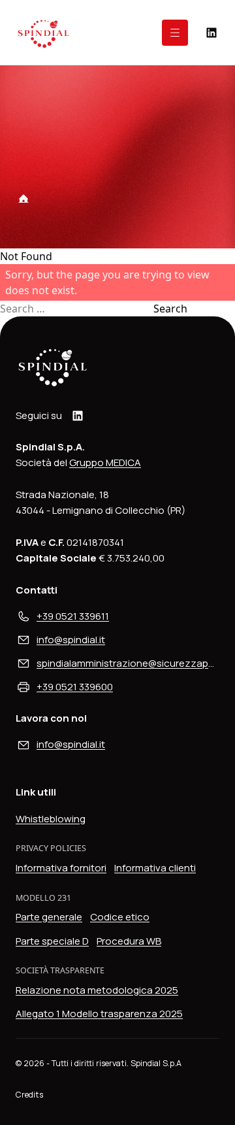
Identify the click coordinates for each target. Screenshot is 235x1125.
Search (170, 308)
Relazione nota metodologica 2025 (97, 990)
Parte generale (49, 917)
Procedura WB (129, 941)
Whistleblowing (51, 819)
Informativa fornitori (61, 868)
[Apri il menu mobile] (175, 33)
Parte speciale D (52, 941)
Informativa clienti (155, 868)
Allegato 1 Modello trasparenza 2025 (99, 1013)
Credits (29, 1094)
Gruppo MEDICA (105, 462)
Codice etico (119, 917)
